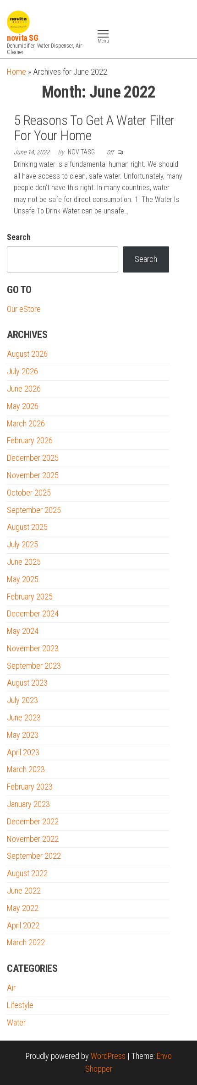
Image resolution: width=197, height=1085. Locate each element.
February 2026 (30, 440)
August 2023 (27, 682)
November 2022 (33, 839)
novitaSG (82, 152)
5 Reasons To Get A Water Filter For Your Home (94, 127)
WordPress (108, 1056)
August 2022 (27, 873)
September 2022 (34, 856)
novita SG (22, 38)
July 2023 (22, 700)
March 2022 (26, 942)
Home (16, 71)
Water (16, 1022)
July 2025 (22, 544)
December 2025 (33, 458)
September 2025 (34, 510)
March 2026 (26, 423)
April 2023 (23, 752)
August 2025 (27, 527)
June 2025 (24, 562)
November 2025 (33, 475)
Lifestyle (20, 1005)
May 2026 (22, 406)
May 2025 (22, 579)
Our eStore (24, 309)
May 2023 (22, 735)
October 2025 (29, 492)
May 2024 (22, 631)
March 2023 (26, 769)
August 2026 (27, 354)
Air (11, 987)
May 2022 (22, 908)
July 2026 (22, 371)
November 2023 (33, 648)
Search (19, 237)
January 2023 (28, 804)
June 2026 (24, 388)
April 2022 (23, 925)
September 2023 (34, 666)
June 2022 (24, 890)
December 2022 (33, 821)
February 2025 (30, 596)
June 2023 (24, 717)
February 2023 (30, 786)
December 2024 (33, 613)
